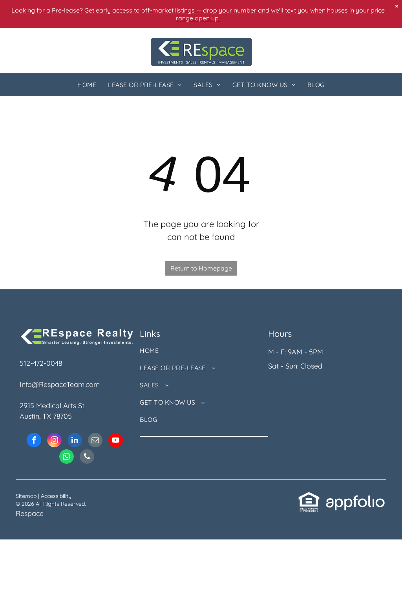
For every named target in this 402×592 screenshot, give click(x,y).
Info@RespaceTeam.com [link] (60, 384)
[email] (95, 441)
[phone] (87, 457)
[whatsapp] (66, 457)
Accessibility (56, 495)
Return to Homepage (201, 268)
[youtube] (115, 441)
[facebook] (34, 441)
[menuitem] (86, 84)
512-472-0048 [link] (41, 363)
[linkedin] (75, 441)
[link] (309, 496)
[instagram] (54, 441)
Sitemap (26, 495)
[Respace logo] (201, 43)
